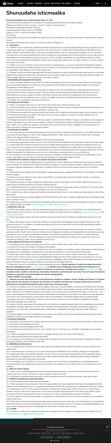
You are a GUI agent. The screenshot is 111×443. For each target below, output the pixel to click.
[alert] (55, 434)
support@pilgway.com (40, 204)
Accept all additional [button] (47, 437)
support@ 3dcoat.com (14, 214)
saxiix (98, 3)
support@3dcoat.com (61, 204)
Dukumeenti (39, 3)
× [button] (109, 426)
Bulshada (30, 3)
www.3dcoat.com (92, 269)
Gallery (46, 3)
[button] (55, 440)
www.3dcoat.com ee (39, 267)
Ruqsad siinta (55, 3)
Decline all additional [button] (64, 437)
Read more (63, 430)
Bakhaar (77, 3)
